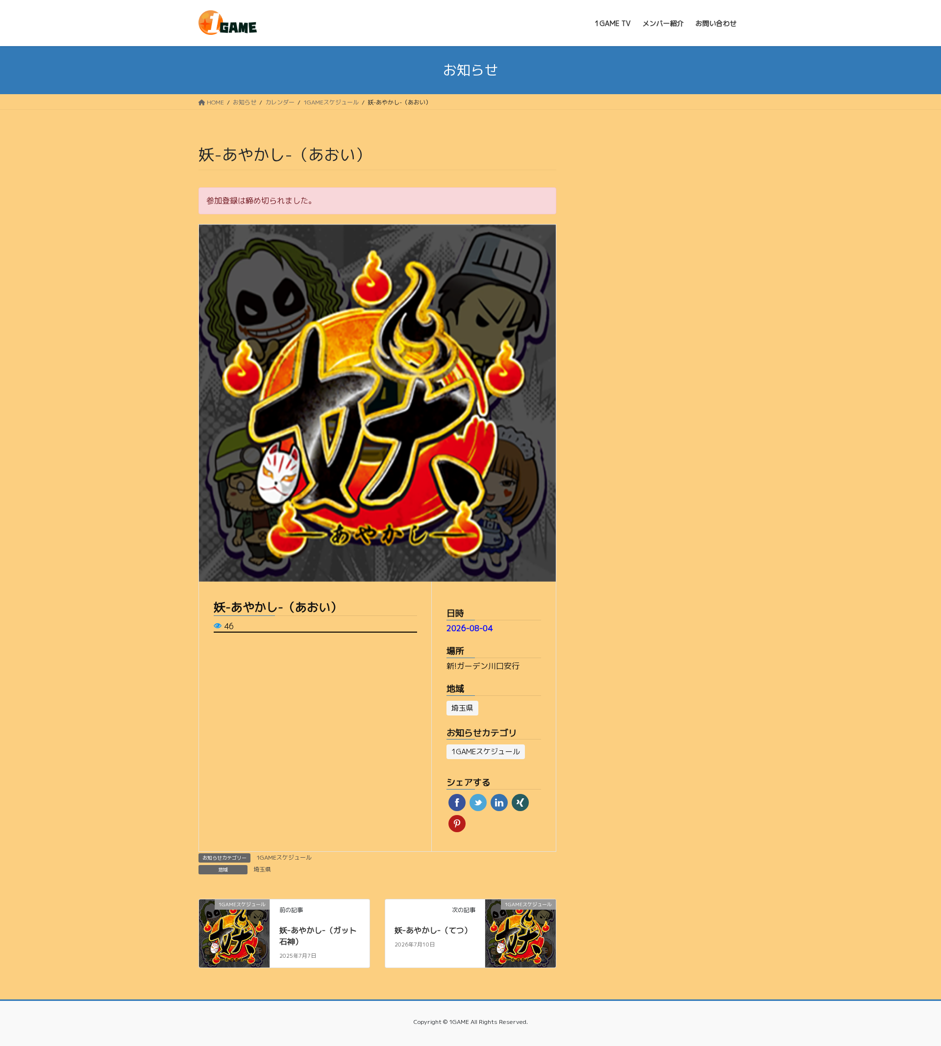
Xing (520, 802)
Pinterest (457, 823)
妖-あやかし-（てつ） (433, 930)
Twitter (478, 802)
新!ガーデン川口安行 (483, 666)
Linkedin (499, 802)
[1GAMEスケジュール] (234, 920)
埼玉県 (262, 869)
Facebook (457, 802)
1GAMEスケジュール (284, 857)
